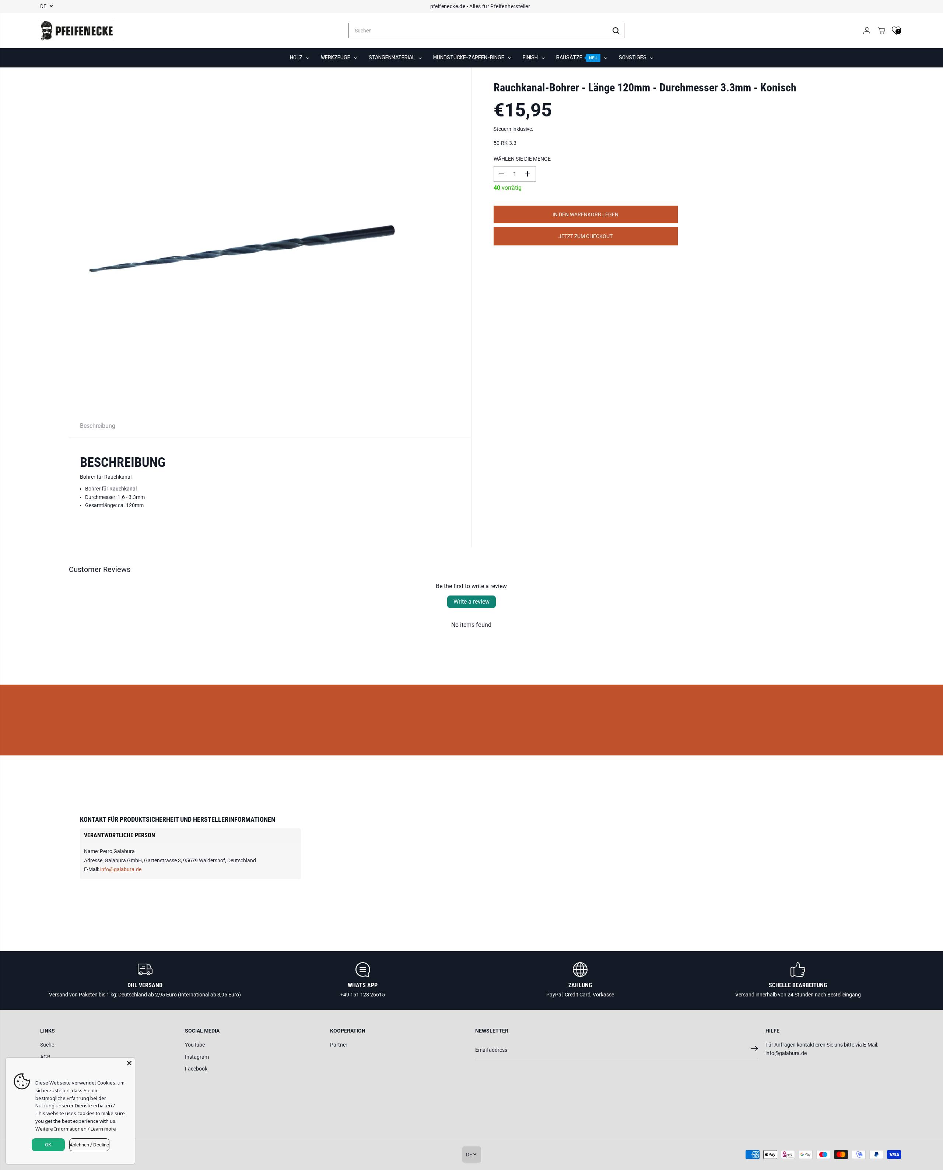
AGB (45, 1057)
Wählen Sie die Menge (522, 159)
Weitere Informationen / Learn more (75, 1128)
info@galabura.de (120, 869)
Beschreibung (97, 425)
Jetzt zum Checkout (585, 236)
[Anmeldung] (866, 30)
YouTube (195, 1045)
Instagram (197, 1057)
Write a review (471, 601)
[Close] (129, 1063)
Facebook (196, 1069)
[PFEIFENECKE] (77, 31)
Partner (338, 1045)
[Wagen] (881, 30)
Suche (47, 1045)
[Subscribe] (754, 1050)
